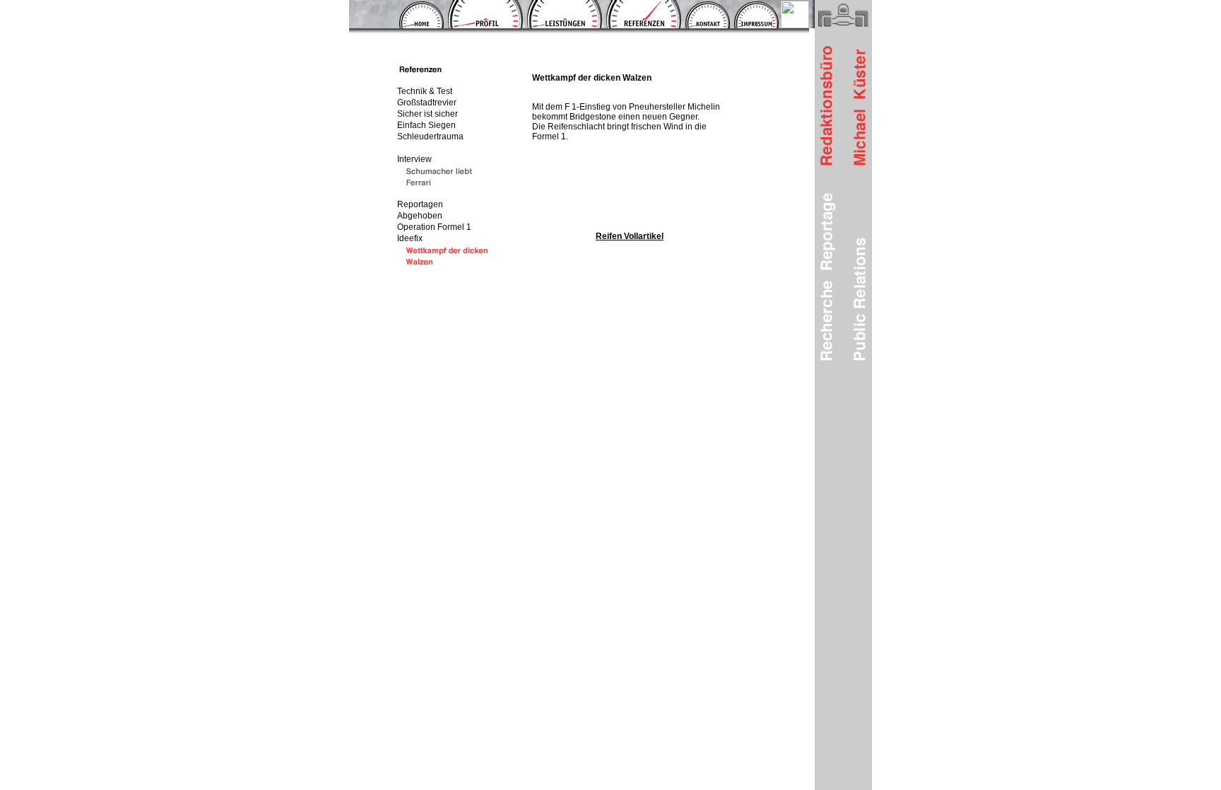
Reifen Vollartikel (629, 236)
